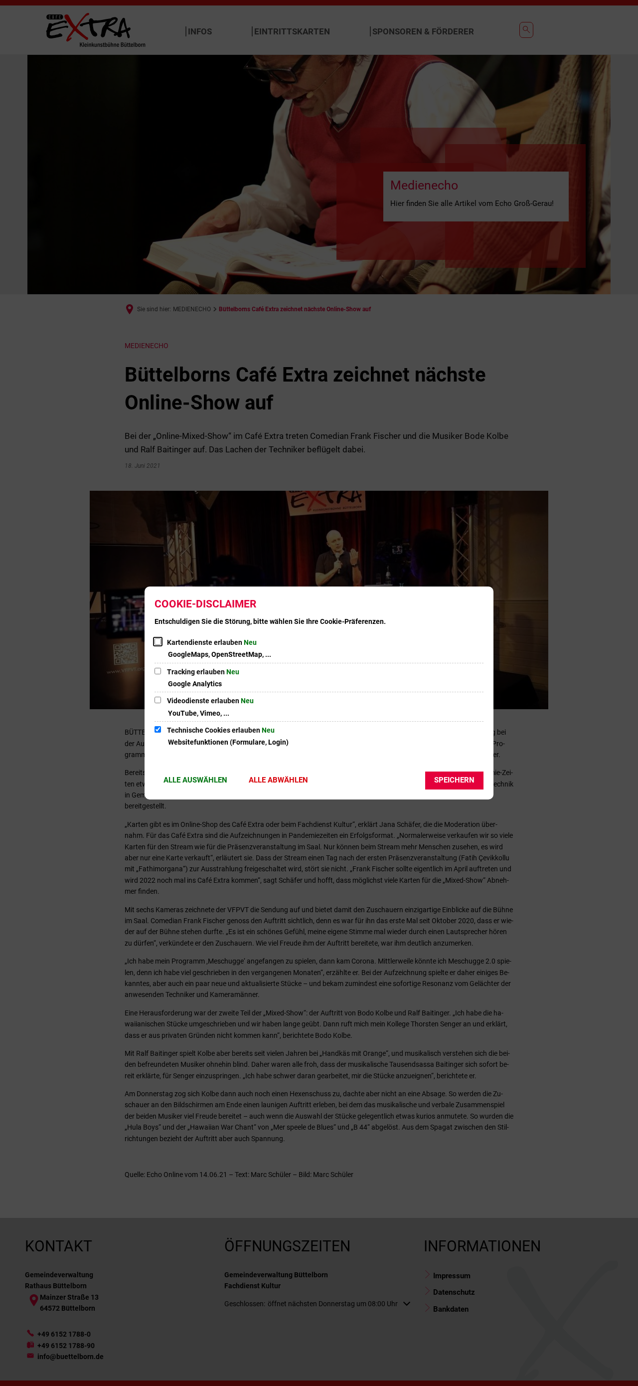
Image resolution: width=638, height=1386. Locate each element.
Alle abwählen (278, 780)
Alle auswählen (195, 780)
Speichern (454, 780)
